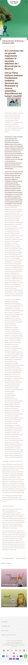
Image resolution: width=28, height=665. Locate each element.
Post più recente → (21, 558)
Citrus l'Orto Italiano (13, 640)
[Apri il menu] (3, 2)
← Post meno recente (7, 558)
